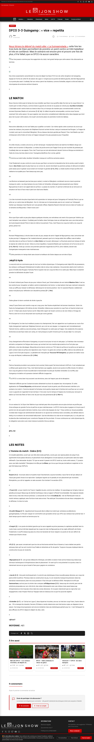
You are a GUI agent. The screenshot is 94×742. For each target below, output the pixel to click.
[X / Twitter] (81, 1)
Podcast (60, 19)
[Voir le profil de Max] (10, 36)
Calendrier (30, 19)
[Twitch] (86, 1)
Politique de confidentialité (48, 730)
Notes (46, 19)
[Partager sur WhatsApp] (28, 633)
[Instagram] (83, 1)
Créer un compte (41, 706)
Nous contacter (75, 731)
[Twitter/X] (6, 732)
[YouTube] (89, 1)
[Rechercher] (91, 19)
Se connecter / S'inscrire (7, 5)
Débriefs (12, 25)
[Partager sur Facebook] (21, 633)
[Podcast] (92, 1)
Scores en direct (76, 19)
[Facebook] (78, 1)
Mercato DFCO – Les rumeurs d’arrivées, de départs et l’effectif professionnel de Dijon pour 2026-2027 (20, 662)
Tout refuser (74, 738)
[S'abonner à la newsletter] (53, 36)
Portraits (54, 668)
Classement (39, 19)
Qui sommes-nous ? (47, 727)
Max (14, 35)
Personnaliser (62, 738)
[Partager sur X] (25, 633)
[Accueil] (14, 19)
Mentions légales (46, 724)
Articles (21, 19)
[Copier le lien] (32, 633)
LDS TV (53, 19)
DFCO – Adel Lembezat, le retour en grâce (45, 661)
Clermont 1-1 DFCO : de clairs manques (72, 661)
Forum (67, 19)
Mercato (28, 668)
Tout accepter (86, 738)
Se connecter (25, 706)
